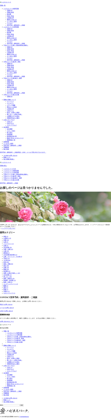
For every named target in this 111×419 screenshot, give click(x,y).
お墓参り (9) (7, 238)
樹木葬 (9, 14)
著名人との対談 (12, 107)
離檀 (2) (5, 286)
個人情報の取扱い (9, 159)
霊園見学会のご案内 (13, 118)
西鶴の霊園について (9, 99)
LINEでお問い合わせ (6, 311)
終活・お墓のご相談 (13, 112)
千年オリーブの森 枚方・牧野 (12, 78)
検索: (1, 405)
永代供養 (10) (7, 247)
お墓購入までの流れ (13, 116)
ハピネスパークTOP (9, 169)
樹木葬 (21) (6, 271)
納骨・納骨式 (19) (8, 278)
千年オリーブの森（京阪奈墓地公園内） (15, 45)
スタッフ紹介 (11, 131)
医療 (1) (5, 289)
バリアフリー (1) (8, 244)
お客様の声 (10, 18)
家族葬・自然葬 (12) (9, 280)
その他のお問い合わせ (10, 155)
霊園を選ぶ (3, 165)
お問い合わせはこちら (7, 321)
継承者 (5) (6, 253)
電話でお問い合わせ (6, 304)
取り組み (9, 132)
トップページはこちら (8, 228)
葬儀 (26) (6, 269)
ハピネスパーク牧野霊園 (11, 8)
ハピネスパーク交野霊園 (11, 27)
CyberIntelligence (24, 416)
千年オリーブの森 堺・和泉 (11, 61)
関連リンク (6, 157)
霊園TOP (9, 10)
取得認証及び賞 (12, 136)
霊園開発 (6, 147)
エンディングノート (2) (10, 284)
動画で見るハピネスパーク (15, 138)
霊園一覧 (3, 5)
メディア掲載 (11, 105)
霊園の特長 (10, 12)
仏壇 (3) (5, 242)
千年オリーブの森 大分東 (11, 94)
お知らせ (9, 121)
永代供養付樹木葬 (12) (10, 254)
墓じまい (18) (7, 276)
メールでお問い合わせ (7, 307)
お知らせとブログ (9, 120)
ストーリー (10, 101)
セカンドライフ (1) (9, 293)
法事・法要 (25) (8, 249)
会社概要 (9, 129)
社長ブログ (10, 123)
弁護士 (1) (6, 291)
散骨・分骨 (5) (7, 282)
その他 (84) (6, 260)
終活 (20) (6, 262)
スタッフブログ (12, 125)
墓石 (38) (6, 265)
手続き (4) (6, 258)
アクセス (9, 23)
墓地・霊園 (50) (8, 264)
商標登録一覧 (11, 140)
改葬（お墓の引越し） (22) (11, 273)
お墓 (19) (6, 251)
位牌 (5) (5, 245)
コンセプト (10, 103)
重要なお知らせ (12, 19)
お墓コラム (10, 110)
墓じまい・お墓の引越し (14, 114)
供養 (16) (6, 240)
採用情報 (6, 142)
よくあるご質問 (12, 21)
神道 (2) (5, 236)
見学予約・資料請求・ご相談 (16, 25)
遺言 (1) (5, 287)
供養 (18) (6, 267)
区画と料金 (10, 16)
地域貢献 (9, 134)
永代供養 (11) (7, 275)
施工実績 (6, 149)
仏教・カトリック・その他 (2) (12, 256)
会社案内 (6, 127)
